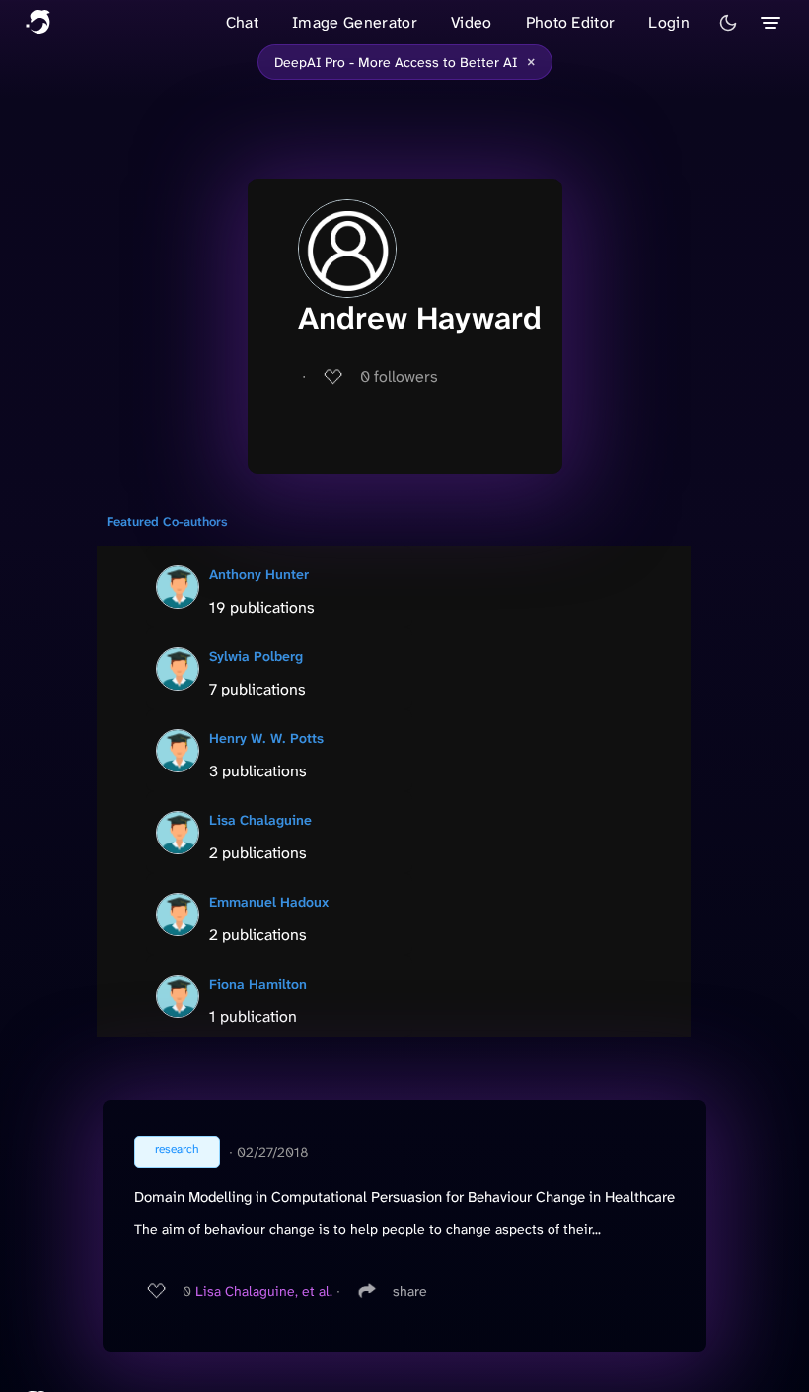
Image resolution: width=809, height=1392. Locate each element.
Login (669, 22)
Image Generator (354, 22)
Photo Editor (571, 22)
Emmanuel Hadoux (269, 902)
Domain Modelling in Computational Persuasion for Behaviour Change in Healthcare (404, 1197)
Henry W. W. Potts (266, 738)
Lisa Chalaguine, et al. (263, 1291)
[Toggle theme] (728, 22)
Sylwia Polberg (256, 656)
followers (399, 376)
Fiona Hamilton (258, 983)
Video (471, 22)
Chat (242, 22)
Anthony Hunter (259, 574)
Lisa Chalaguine (260, 820)
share (410, 1291)
